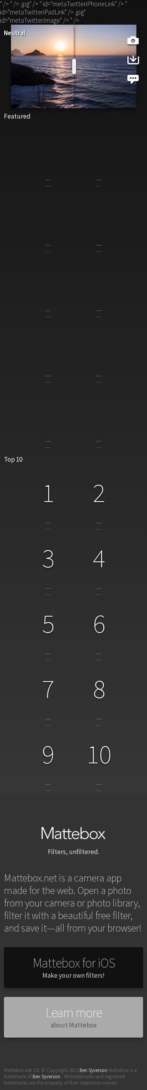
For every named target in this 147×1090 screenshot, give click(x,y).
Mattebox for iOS (74, 967)
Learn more (73, 1017)
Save (133, 60)
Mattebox (73, 832)
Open (133, 40)
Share (133, 79)
